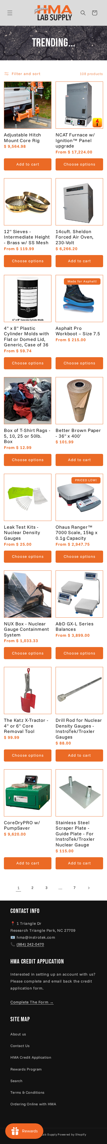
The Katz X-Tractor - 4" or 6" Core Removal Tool (26, 725)
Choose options (79, 164)
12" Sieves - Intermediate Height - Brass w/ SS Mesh (27, 237)
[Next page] (88, 888)
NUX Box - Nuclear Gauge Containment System (26, 629)
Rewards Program (26, 1069)
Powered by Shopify (72, 1134)
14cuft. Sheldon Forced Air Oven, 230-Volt (74, 237)
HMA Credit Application (30, 1057)
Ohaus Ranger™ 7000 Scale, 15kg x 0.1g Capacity (77, 532)
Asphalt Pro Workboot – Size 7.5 (78, 331)
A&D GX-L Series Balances (75, 626)
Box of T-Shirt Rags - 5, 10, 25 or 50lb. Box (27, 436)
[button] (16, 13)
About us (18, 1034)
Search (16, 1080)
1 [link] (18, 887)
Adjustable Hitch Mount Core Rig (22, 137)
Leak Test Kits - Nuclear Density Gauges (22, 532)
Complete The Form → (32, 1002)
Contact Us (20, 1045)
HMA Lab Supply (45, 1134)
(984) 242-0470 (30, 944)
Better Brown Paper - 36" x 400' (78, 433)
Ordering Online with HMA (33, 1104)
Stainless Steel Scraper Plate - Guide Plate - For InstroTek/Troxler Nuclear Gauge (75, 834)
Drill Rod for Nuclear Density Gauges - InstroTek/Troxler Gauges (79, 728)
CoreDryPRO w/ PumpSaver (22, 825)
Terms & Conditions (27, 1092)
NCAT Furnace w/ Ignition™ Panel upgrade (75, 140)
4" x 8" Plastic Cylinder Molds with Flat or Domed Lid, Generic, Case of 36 (26, 336)
